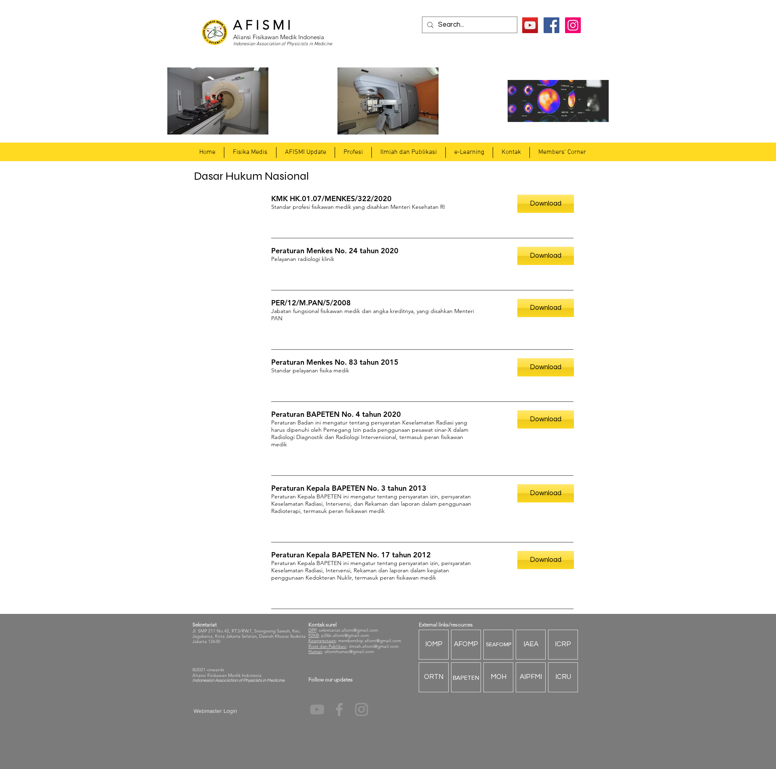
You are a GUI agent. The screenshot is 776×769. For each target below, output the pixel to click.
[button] (250, 152)
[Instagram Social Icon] (573, 25)
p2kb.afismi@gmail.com (345, 635)
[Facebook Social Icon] (551, 25)
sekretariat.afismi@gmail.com (348, 630)
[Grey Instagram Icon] (361, 709)
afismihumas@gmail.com (349, 651)
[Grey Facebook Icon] (339, 709)
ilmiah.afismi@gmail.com (374, 646)
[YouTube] (530, 25)
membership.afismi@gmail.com (369, 640)
